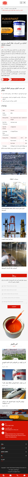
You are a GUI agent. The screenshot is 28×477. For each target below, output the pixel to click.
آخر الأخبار (14, 344)
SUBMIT (14, 306)
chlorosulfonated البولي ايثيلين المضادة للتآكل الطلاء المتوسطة (13, 209)
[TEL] (17, 475)
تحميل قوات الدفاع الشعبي (18, 79)
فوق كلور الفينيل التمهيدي (7, 239)
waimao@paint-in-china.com (11, 429)
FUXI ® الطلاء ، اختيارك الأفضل (14, 412)
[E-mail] (10, 475)
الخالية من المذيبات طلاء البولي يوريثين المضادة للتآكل (12, 10)
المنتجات (6, 8)
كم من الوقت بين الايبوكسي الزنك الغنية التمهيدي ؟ (14, 363)
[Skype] (3, 475)
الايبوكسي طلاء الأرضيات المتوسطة (9, 268)
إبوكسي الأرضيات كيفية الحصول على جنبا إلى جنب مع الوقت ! (13, 402)
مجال (2, 444)
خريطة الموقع (17, 471)
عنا (1, 455)
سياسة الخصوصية (11, 471)
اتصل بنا (5, 79)
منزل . (2, 8)
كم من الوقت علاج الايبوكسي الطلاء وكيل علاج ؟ (14, 383)
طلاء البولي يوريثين (12, 8)
